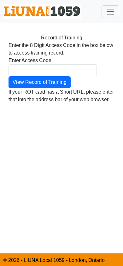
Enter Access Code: (31, 60)
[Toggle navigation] (110, 11)
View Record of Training (40, 82)
